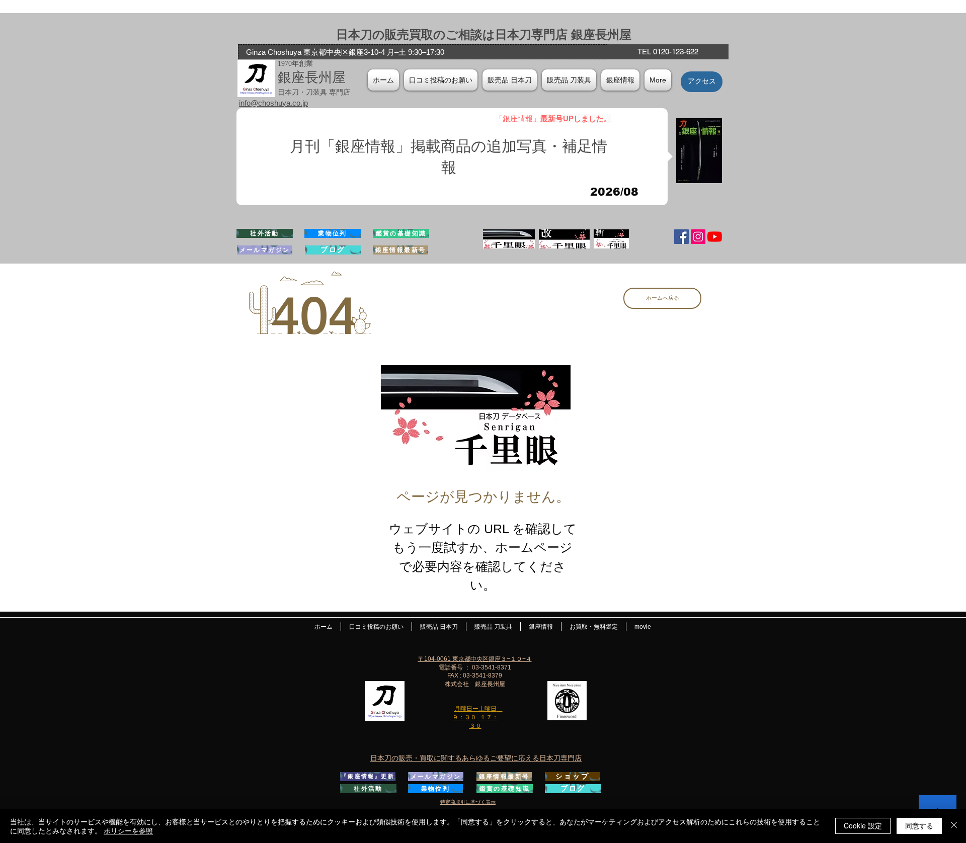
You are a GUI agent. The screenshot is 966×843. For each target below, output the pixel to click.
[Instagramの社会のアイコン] (698, 236)
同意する (919, 825)
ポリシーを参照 (128, 830)
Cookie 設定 (863, 825)
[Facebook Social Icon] (681, 236)
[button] (620, 80)
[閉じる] (954, 826)
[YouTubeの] (714, 236)
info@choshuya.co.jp (273, 103)
